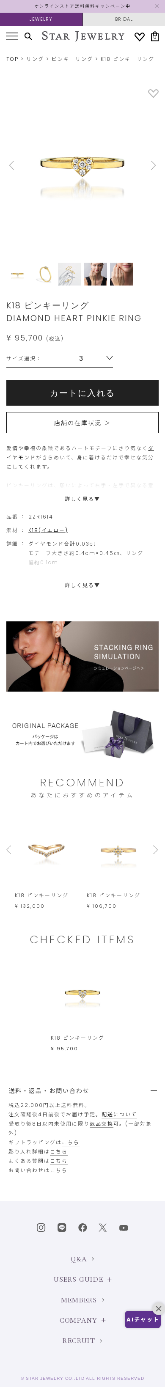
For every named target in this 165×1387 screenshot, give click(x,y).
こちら (71, 1142)
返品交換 (101, 1123)
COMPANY (78, 1320)
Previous (17, 165)
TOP (12, 59)
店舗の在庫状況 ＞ (82, 423)
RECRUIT (79, 1340)
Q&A (79, 1259)
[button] (143, 1319)
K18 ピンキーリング (42, 895)
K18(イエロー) (48, 530)
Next (147, 165)
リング (35, 59)
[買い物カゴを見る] (155, 36)
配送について (119, 1114)
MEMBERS (79, 1300)
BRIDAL (124, 19)
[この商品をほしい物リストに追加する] (153, 96)
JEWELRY (41, 19)
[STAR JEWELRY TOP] (83, 36)
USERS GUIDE (78, 1279)
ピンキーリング (72, 59)
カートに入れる (82, 393)
